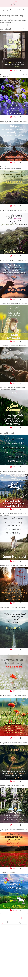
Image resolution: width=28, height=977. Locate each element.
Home (2, 9)
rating (6, 25)
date (2, 25)
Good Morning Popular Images (18, 9)
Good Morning (7, 9)
